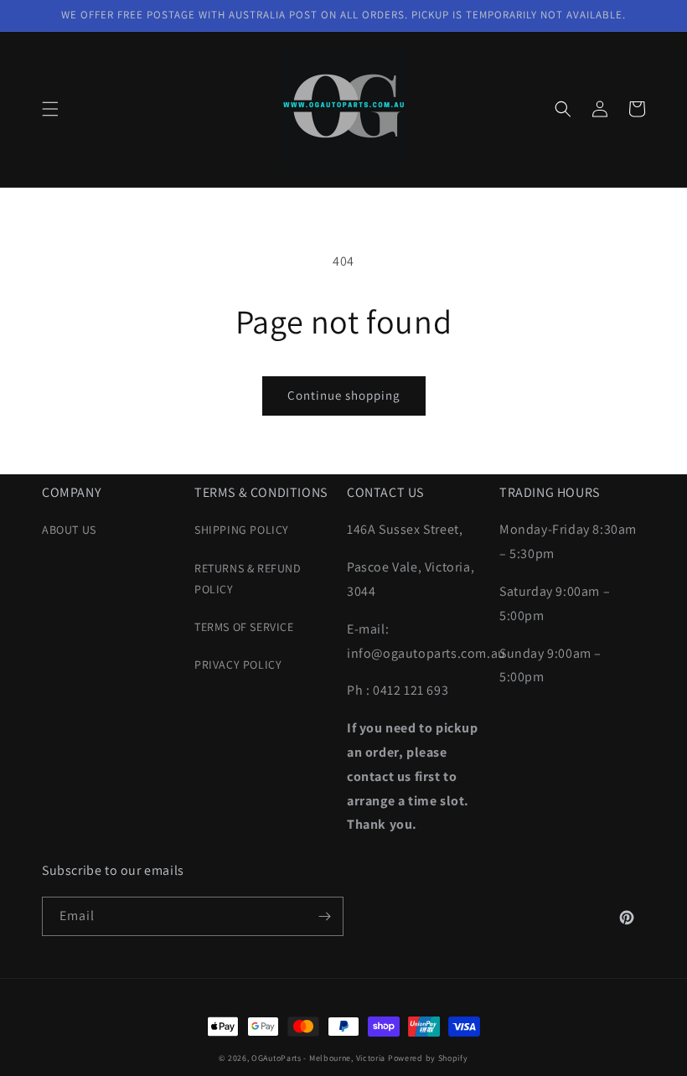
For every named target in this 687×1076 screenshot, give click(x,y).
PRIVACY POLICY (238, 664)
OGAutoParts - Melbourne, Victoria (318, 1058)
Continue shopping (343, 395)
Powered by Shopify (428, 1058)
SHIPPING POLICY (241, 529)
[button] (50, 109)
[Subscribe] (324, 916)
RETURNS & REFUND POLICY (248, 579)
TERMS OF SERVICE (244, 626)
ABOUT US (69, 529)
